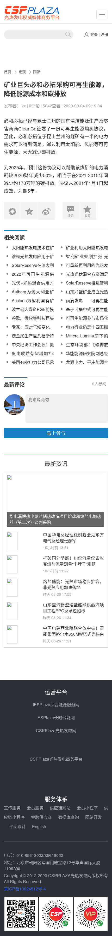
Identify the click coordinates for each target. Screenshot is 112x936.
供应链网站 (60, 808)
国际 (36, 71)
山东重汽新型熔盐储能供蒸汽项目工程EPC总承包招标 (73, 608)
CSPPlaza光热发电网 (56, 730)
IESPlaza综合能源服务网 (56, 705)
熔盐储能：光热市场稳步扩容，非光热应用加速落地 (73, 584)
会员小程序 (87, 808)
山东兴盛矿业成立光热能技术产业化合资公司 (87, 295)
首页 (7, 71)
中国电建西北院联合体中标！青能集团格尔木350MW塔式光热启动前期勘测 (73, 634)
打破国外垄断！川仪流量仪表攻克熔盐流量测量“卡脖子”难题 (73, 561)
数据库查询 (68, 817)
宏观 (22, 71)
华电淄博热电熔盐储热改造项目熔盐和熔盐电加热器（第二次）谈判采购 (55, 519)
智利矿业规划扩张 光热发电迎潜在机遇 (87, 259)
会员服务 (35, 808)
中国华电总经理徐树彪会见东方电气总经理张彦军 (73, 538)
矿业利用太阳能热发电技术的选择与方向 (87, 251)
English (39, 826)
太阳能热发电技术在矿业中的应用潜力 (33, 251)
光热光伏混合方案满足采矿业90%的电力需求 (87, 277)
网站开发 (93, 817)
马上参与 (56, 432)
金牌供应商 (41, 817)
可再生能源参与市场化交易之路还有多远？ (87, 321)
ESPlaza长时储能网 (56, 717)
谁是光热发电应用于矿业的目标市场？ (33, 259)
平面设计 (17, 826)
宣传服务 (12, 808)
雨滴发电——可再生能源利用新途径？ (87, 303)
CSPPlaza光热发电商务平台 (56, 759)
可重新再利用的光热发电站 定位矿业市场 (87, 268)
